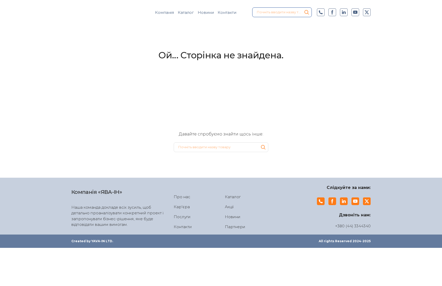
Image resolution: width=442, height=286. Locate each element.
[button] (307, 12)
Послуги (182, 216)
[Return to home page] (99, 12)
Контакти (227, 12)
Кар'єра (182, 206)
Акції (229, 206)
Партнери (235, 226)
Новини (206, 12)
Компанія (164, 12)
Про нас (182, 196)
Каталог (186, 12)
